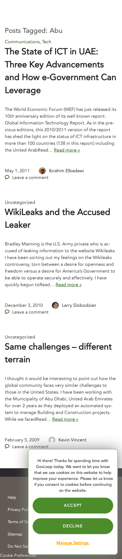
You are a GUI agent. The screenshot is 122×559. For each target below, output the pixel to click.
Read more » (67, 150)
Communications (22, 42)
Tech (46, 42)
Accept (73, 505)
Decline (73, 526)
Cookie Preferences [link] (18, 555)
